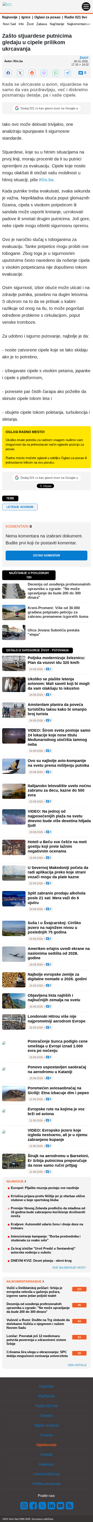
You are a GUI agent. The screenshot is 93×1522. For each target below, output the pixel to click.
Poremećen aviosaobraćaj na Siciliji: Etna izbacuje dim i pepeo (58, 1090)
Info (21, 24)
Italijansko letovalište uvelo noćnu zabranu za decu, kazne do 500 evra (59, 790)
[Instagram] (24, 1505)
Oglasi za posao (47, 17)
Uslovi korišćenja (46, 1474)
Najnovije (10, 17)
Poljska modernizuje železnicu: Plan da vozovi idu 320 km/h (56, 660)
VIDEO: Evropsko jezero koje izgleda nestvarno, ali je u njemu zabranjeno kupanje (57, 1135)
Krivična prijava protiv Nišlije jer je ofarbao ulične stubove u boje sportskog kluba (48, 1198)
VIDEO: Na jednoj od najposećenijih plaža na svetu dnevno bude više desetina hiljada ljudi (59, 818)
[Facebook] (8, 73)
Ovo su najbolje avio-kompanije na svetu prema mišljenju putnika (58, 763)
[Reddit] (32, 73)
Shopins (46, 1415)
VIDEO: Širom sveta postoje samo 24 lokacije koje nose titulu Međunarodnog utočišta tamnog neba (59, 737)
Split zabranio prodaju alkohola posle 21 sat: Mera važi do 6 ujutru (56, 898)
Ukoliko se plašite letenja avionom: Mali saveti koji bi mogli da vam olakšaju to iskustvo (59, 684)
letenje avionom (19, 507)
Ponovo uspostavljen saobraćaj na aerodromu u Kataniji (57, 1069)
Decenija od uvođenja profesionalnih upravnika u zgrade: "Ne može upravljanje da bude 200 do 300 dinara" (59, 591)
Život (30, 24)
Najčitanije (57, 24)
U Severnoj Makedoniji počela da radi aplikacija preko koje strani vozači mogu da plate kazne (58, 872)
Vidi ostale (77, 1365)
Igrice (25, 17)
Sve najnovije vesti (69, 1267)
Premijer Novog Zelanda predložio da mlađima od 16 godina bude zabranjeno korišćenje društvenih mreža (48, 1212)
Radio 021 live (75, 17)
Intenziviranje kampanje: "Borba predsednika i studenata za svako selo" (45, 1238)
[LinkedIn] (51, 1505)
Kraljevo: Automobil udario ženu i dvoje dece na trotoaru (47, 1226)
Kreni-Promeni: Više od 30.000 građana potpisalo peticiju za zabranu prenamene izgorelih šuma (58, 612)
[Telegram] (68, 73)
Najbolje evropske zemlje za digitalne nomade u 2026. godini (57, 976)
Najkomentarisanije (24, 1281)
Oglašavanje (46, 1445)
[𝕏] (20, 73)
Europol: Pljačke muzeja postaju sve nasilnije (45, 1188)
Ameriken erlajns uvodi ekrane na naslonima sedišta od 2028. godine (59, 953)
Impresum (46, 1464)
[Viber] (44, 73)
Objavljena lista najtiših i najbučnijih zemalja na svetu (54, 997)
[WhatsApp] (56, 73)
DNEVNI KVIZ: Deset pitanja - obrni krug (41, 1260)
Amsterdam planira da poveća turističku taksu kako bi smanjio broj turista (57, 709)
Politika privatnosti (46, 1484)
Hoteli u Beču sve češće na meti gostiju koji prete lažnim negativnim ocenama (57, 846)
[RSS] (69, 1505)
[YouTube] (60, 1505)
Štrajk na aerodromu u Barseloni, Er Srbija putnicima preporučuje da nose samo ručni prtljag (58, 1160)
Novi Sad (9, 24)
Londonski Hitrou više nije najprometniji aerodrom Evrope (56, 1018)
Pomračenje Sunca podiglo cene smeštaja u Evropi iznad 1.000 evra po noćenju (58, 1046)
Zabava (41, 24)
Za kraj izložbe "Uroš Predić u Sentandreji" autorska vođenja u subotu (43, 1250)
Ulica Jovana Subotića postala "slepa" (53, 632)
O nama (46, 1435)
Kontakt (46, 1454)
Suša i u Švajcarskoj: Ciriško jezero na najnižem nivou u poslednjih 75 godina (54, 927)
